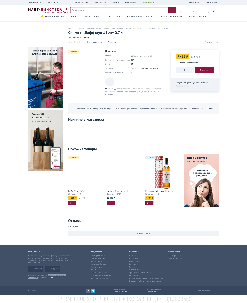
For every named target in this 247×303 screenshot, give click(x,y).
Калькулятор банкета (98, 264)
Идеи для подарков (97, 267)
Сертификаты (134, 275)
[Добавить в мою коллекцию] (101, 157)
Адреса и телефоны (97, 258)
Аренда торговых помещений (140, 273)
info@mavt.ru (152, 291)
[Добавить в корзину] (72, 203)
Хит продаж (150, 157)
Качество (132, 256)
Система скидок (96, 261)
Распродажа (73, 51)
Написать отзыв (143, 233)
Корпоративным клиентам (99, 278)
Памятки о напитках (175, 258)
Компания (134, 252)
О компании (133, 258)
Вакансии (132, 267)
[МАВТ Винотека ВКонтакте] (88, 291)
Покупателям (96, 252)
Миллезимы (94, 270)
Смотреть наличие (182, 86)
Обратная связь (134, 261)
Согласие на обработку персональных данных (146, 278)
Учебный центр (134, 270)
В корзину (204, 70)
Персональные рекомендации (101, 275)
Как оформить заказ (97, 256)
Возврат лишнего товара (99, 273)
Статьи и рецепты (174, 256)
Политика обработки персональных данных (145, 281)
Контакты (132, 264)
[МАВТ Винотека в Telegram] (93, 291)
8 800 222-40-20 (52, 2)
